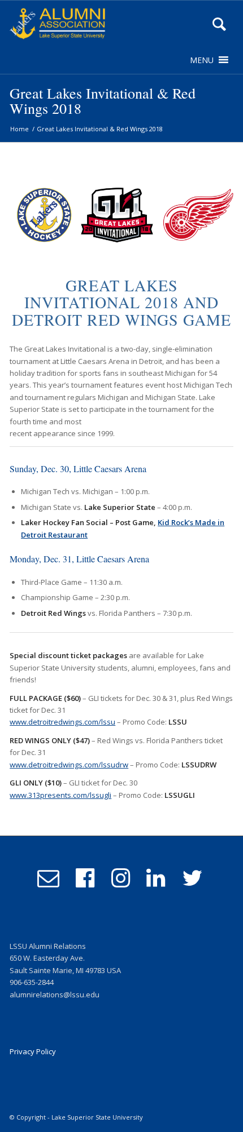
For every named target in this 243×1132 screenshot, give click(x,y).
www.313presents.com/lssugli (60, 795)
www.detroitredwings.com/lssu (62, 722)
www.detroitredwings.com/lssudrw (69, 765)
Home (19, 129)
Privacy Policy (33, 1051)
